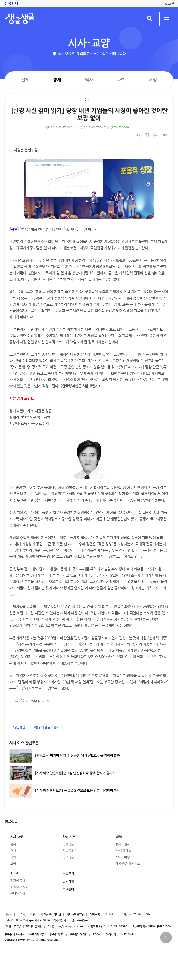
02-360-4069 (141, 914)
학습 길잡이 (70, 851)
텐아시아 (111, 934)
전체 (25, 79)
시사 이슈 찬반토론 (24, 743)
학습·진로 (69, 837)
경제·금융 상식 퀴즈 (127, 864)
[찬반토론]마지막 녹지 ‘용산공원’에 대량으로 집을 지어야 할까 (77, 756)
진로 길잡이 (70, 857)
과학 (121, 80)
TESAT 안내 (18, 880)
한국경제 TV (57, 934)
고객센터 (110, 914)
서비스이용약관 (75, 914)
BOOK (97, 934)
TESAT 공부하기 (20, 887)
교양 (153, 80)
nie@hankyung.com (70, 926)
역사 (89, 79)
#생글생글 (18, 727)
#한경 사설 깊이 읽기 (46, 727)
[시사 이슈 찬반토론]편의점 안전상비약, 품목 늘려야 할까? (75, 773)
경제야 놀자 (122, 844)
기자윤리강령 (27, 914)
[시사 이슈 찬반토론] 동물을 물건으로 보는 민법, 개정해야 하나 (77, 791)
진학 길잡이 (70, 844)
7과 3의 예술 (123, 851)
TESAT (15, 873)
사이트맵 (95, 914)
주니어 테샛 (17, 893)
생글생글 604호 (120, 127)
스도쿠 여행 (122, 857)
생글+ (119, 837)
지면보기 (68, 873)
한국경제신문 (36, 934)
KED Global (128, 934)
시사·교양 (89, 43)
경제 (57, 79)
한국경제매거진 (78, 934)
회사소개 (10, 914)
